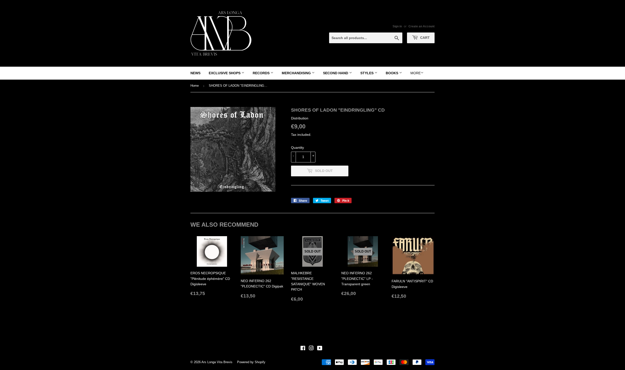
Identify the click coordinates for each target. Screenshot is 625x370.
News (195, 73)
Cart (424, 38)
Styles (367, 73)
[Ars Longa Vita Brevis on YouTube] (319, 349)
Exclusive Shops (225, 73)
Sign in (397, 26)
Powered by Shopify (251, 362)
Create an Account (421, 26)
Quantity (297, 147)
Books (392, 73)
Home (194, 85)
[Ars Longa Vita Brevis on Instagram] (311, 349)
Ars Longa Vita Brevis (216, 362)
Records (262, 73)
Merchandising (297, 73)
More (415, 73)
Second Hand (336, 73)
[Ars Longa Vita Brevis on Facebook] (302, 349)
